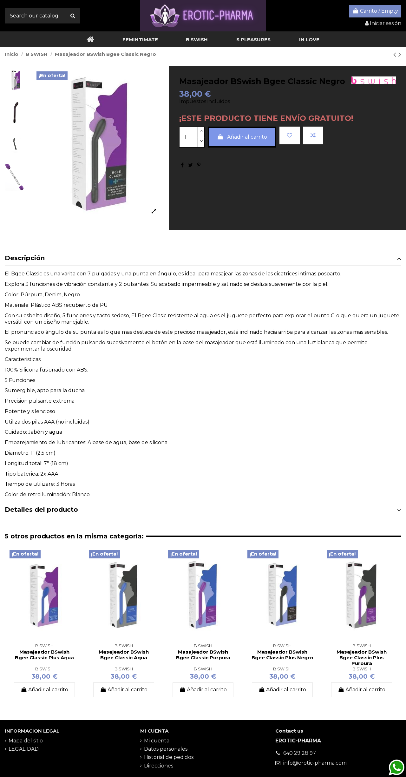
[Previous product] (395, 54)
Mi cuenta (156, 741)
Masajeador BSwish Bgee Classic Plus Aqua (44, 655)
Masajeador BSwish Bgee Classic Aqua (124, 655)
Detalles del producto (41, 509)
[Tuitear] (190, 165)
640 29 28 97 (299, 753)
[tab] (203, 259)
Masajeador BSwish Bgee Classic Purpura (203, 655)
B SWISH (44, 669)
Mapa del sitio (26, 741)
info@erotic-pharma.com (315, 763)
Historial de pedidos (168, 757)
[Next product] (399, 54)
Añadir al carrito (247, 137)
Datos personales (165, 749)
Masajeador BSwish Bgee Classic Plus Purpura (362, 657)
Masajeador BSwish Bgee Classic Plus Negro (282, 655)
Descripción (25, 258)
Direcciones (158, 766)
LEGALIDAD (24, 749)
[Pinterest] (198, 165)
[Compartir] (182, 165)
